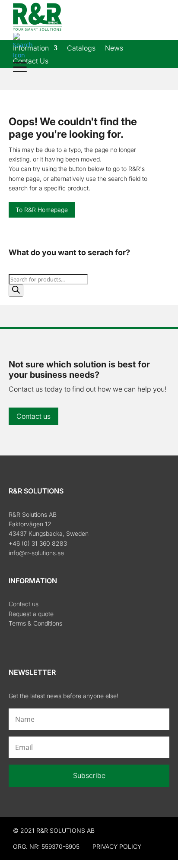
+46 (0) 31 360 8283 (38, 543)
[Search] (16, 291)
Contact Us (30, 61)
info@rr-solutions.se (36, 552)
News (114, 48)
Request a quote (31, 613)
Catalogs (81, 48)
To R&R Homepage (42, 209)
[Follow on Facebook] (15, 643)
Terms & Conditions (35, 623)
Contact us (33, 416)
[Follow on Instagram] (34, 643)
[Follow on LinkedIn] (52, 643)
